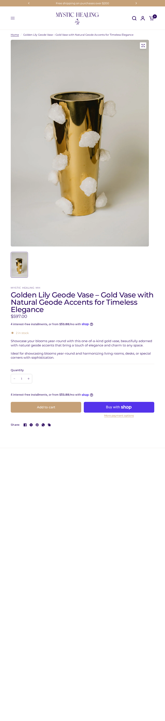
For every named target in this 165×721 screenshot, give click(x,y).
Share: (15, 424)
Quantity (17, 370)
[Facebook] (25, 424)
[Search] (134, 18)
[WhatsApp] (43, 424)
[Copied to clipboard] (49, 424)
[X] (31, 424)
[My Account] (143, 18)
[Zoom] (143, 45)
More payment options (119, 415)
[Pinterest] (37, 424)
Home (15, 34)
